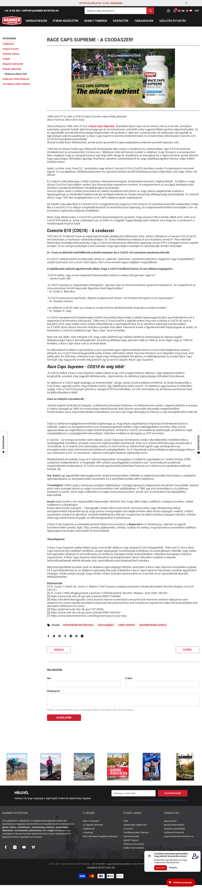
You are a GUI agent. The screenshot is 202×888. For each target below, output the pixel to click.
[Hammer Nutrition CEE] (16, 766)
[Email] (76, 635)
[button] (178, 10)
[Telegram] (71, 635)
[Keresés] (119, 10)
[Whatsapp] (82, 635)
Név (49, 678)
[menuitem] (23, 43)
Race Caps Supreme (102, 126)
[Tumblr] (65, 635)
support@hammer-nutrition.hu (119, 864)
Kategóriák (9, 38)
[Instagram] (14, 847)
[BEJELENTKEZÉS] (168, 10)
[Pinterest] (59, 635)
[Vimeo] (33, 847)
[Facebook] (48, 635)
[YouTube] (24, 847)
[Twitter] (54, 635)
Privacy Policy (158, 800)
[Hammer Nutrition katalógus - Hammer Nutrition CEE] (84, 766)
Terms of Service (174, 800)
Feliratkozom (172, 793)
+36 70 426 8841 (98, 864)
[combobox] (115, 10)
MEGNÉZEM (116, 3)
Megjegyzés (53, 691)
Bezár (186, 3)
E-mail (128, 678)
